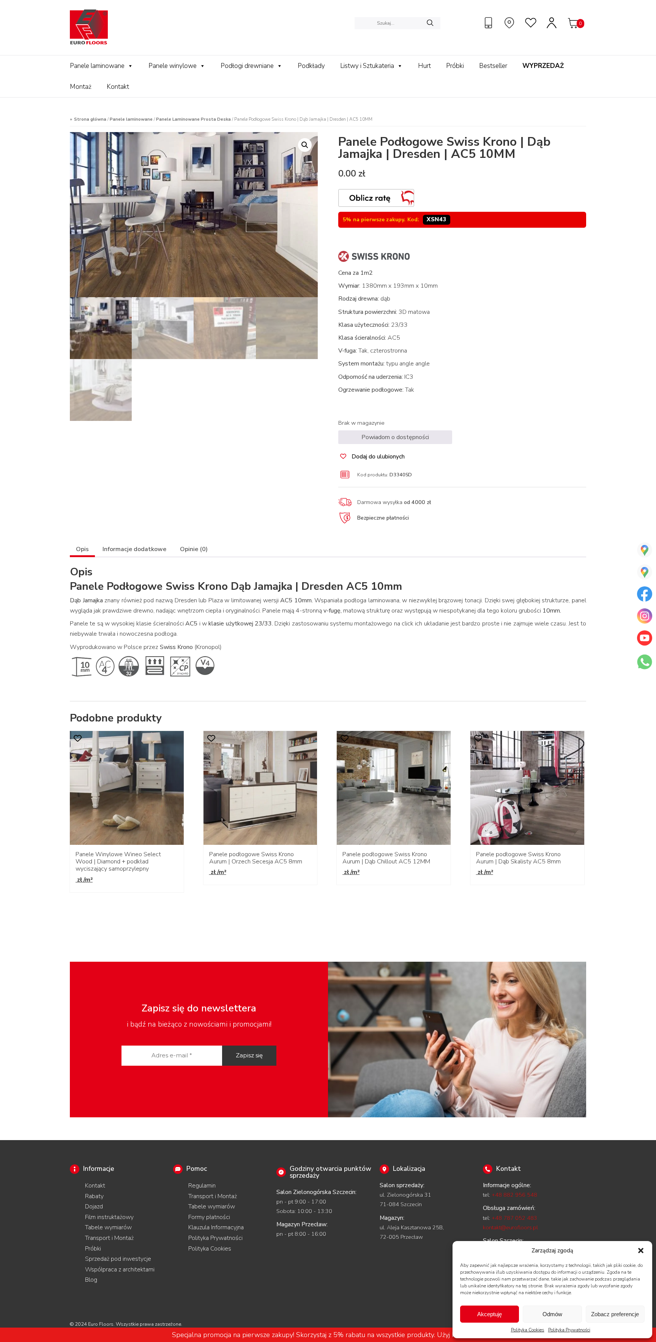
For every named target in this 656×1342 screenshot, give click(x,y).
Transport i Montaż (109, 1238)
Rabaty (94, 1196)
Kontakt (118, 86)
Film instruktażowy (109, 1217)
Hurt (424, 65)
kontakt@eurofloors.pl (510, 1227)
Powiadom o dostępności (395, 437)
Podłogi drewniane (247, 65)
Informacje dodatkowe (134, 549)
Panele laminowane (97, 65)
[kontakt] (489, 22)
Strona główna (90, 119)
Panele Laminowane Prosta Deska (193, 119)
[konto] (552, 22)
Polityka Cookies (527, 1330)
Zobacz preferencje (615, 1314)
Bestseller (493, 65)
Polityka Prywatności (569, 1330)
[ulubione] (531, 22)
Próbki (455, 65)
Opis (82, 549)
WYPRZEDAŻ (543, 65)
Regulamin (202, 1185)
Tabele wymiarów (108, 1227)
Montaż (80, 86)
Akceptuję (489, 1314)
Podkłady (311, 65)
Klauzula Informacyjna (216, 1227)
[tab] (82, 550)
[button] (641, 1250)
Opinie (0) (194, 549)
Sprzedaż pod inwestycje (118, 1259)
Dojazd (94, 1206)
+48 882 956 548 (514, 1195)
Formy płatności (209, 1217)
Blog (91, 1280)
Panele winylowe (172, 65)
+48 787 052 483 (514, 1218)
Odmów (552, 1314)
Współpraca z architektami (120, 1269)
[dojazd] (510, 22)
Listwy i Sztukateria (367, 65)
